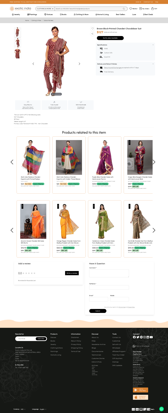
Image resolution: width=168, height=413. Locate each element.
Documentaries (97, 351)
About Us (95, 337)
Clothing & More (36, 20)
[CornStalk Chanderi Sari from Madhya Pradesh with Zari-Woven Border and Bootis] (140, 238)
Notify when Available (110, 38)
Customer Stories (98, 358)
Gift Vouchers (117, 358)
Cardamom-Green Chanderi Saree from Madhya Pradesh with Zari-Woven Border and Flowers (103, 243)
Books (52, 341)
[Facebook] (134, 338)
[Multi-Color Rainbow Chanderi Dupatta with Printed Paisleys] (33, 174)
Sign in (138, 2)
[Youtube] (151, 338)
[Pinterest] (141, 338)
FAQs (93, 341)
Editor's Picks (96, 362)
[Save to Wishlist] (93, 29)
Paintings (54, 351)
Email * (91, 295)
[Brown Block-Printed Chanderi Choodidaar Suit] (17, 32)
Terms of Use (122, 307)
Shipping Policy (77, 348)
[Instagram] (144, 338)
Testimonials (96, 355)
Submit (97, 311)
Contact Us (116, 337)
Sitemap (115, 362)
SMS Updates (117, 365)
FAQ (156, 2)
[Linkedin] (147, 338)
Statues (53, 337)
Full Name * (92, 284)
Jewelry (53, 344)
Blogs (94, 348)
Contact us (148, 2)
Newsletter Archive (98, 344)
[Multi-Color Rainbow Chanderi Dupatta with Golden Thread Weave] (69, 174)
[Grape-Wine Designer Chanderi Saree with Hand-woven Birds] (140, 174)
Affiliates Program (118, 351)
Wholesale (116, 348)
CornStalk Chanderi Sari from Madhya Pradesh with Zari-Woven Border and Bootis (140, 243)
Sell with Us (116, 344)
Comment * (93, 268)
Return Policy (76, 341)
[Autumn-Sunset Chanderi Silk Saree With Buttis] (33, 238)
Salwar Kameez (48, 20)
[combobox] (88, 9)
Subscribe (41, 339)
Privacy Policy (131, 307)
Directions (135, 362)
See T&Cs (31, 108)
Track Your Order (118, 355)
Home (27, 20)
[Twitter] (137, 338)
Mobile (112, 295)
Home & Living (55, 355)
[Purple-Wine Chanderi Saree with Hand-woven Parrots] (105, 174)
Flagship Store (137, 354)
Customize (116, 341)
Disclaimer (75, 337)
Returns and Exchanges (113, 67)
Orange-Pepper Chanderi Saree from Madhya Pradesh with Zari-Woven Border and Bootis (69, 243)
